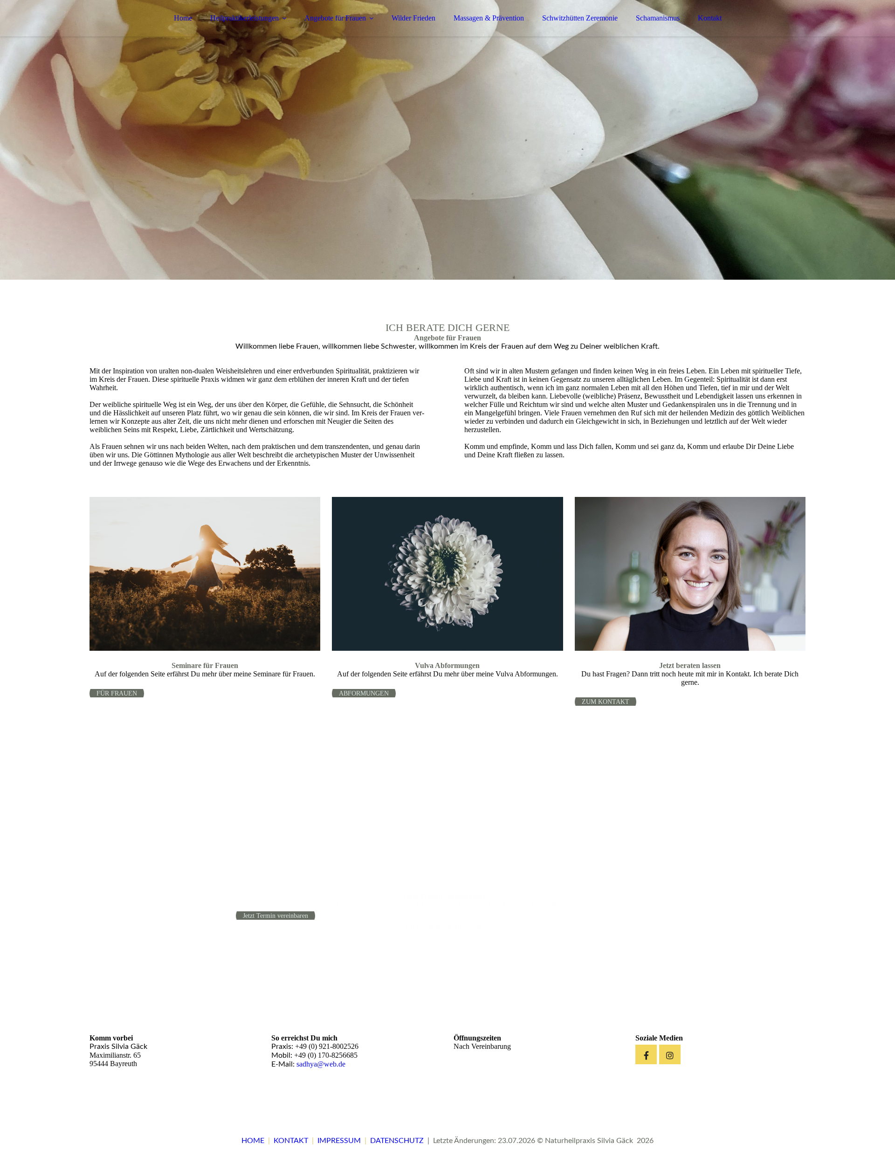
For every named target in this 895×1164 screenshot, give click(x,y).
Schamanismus (658, 18)
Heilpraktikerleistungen (244, 18)
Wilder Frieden (413, 18)
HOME (252, 1140)
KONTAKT (291, 1140)
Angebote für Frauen (335, 18)
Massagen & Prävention (489, 18)
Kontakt (710, 18)
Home (183, 18)
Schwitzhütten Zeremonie (580, 18)
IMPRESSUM (339, 1140)
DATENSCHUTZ (397, 1140)
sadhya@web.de (320, 1064)
